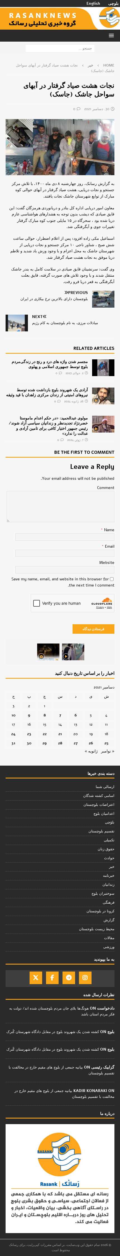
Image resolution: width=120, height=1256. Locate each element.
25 (106, 743)
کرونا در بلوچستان (100, 911)
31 (13, 743)
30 (29, 743)
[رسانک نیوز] (60, 26)
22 (45, 734)
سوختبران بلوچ (103, 893)
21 (60, 734)
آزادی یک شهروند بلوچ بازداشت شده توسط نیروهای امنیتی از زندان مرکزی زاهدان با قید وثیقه (47, 392)
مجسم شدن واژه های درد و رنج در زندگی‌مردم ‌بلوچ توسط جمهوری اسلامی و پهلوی (50, 364)
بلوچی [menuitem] (113, 3)
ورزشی (108, 946)
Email (109, 546)
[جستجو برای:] (60, 48)
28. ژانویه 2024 (73, 401)
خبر (111, 866)
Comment (105, 487)
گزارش (109, 920)
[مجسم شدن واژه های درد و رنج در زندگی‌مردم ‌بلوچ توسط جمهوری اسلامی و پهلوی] (103, 367)
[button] (112, 35)
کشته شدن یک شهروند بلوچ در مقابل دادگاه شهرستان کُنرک (52, 1031)
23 (29, 734)
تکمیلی (109, 840)
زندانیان (108, 884)
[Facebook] (52, 978)
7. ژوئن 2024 (75, 440)
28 (60, 743)
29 (44, 743)
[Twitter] (36, 978)
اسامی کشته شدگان (98, 795)
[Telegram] (69, 978)
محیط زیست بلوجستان (96, 929)
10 (13, 715)
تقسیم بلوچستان (101, 831)
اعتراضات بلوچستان (98, 804)
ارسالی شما (105, 786)
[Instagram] (85, 978)
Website (106, 562)
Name (108, 530)
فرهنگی (108, 902)
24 (13, 734)
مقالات (109, 938)
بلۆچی (109, 822)
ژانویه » (91, 751)
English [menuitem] (93, 3)
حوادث (109, 858)
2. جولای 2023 (74, 373)
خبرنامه (108, 875)
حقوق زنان (106, 849)
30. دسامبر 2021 (96, 108)
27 (76, 743)
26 (91, 743)
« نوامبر (107, 751)
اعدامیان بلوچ (103, 813)
